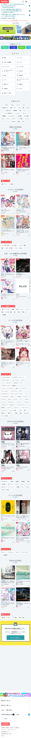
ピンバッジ (4, 402)
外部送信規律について (5, 731)
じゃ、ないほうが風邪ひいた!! (22, 147)
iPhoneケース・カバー (18, 382)
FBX (19, 107)
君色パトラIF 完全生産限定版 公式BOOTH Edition (23, 538)
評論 (2, 312)
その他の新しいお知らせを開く (8, 18)
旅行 (15, 312)
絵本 (17, 309)
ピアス (7, 118)
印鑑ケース (4, 413)
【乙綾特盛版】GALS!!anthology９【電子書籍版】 (8, 148)
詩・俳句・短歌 (9, 312)
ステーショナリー (5, 391)
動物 (19, 121)
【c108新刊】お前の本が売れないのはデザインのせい (22, 170)
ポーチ (20, 391)
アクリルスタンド (11, 116)
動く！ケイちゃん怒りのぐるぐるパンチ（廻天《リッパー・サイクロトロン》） (7, 341)
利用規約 (7, 727)
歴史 (19, 312)
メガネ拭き (19, 396)
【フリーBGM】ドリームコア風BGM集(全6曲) (23, 582)
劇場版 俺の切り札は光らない (7, 274)
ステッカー (24, 113)
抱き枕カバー (15, 385)
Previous (1, 29)
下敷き (16, 413)
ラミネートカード (25, 407)
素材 (11, 107)
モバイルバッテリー (21, 404)
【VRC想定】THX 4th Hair (22, 467)
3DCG (23, 121)
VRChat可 (13, 121)
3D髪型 (2, 464)
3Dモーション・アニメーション (8, 487)
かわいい (24, 105)
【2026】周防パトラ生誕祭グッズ (23, 341)
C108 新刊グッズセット (21, 210)
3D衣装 (11, 481)
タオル (9, 399)
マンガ (7, 121)
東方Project (8, 110)
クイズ (17, 293)
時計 (25, 410)
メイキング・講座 (22, 245)
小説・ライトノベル (5, 273)
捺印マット (10, 413)
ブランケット (19, 402)
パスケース (4, 399)
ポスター (12, 396)
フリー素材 (20, 118)
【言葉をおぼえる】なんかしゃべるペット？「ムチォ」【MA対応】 (7, 444)
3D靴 (28, 481)
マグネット (27, 399)
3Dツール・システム (20, 484)
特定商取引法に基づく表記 (6, 733)
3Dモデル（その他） (6, 489)
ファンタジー (17, 113)
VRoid (27, 487)
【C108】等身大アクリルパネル (23, 363)
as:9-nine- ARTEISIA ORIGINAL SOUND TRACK (7, 604)
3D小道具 (3, 484)
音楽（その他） (22, 617)
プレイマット (16, 407)
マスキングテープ (5, 393)
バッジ (3, 382)
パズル (20, 410)
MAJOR (17, 295)
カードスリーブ (5, 410)
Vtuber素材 (26, 116)
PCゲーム (18, 536)
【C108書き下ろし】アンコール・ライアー (7, 295)
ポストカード (9, 382)
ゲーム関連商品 (5, 555)
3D (24, 110)
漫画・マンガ (3, 146)
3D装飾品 (23, 481)
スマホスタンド (12, 404)
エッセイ (27, 309)
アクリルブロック (5, 396)
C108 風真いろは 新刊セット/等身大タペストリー (7, 363)
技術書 (13, 309)
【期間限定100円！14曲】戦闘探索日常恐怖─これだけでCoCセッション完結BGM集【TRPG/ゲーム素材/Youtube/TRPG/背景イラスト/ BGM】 (8, 582)
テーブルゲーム (11, 552)
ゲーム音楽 (14, 617)
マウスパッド (26, 402)
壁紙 (2, 248)
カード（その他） (13, 410)
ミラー (21, 399)
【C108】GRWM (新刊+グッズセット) (7, 231)
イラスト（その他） (18, 248)
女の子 (28, 107)
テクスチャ (13, 118)
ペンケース (9, 407)
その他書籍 (18, 273)
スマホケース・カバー (6, 385)
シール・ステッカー (15, 380)
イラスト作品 (3, 209)
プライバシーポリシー (11, 729)
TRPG (2, 514)
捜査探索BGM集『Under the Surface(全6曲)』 (22, 604)
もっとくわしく (15, 637)
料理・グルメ (24, 312)
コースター (15, 399)
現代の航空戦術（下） (21, 274)
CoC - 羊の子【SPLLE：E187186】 (8, 516)
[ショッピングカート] (26, 1)
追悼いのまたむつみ (5, 210)
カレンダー (25, 396)
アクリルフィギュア (5, 339)
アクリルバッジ (11, 402)
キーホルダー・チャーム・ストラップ (19, 377)
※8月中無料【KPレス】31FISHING (7, 538)
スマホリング (4, 404)
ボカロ (8, 617)
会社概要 (3, 727)
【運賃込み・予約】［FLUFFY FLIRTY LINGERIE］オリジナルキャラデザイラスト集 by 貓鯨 (22, 231)
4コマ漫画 (11, 184)
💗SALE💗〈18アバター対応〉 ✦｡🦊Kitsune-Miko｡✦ (7, 468)
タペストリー (3, 361)
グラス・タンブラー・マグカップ (17, 393)
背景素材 (4, 116)
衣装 (20, 110)
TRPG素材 (20, 116)
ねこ (15, 107)
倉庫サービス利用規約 (14, 727)
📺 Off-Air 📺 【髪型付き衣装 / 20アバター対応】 (23, 444)
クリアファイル (14, 391)
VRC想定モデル (5, 107)
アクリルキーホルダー (6, 377)
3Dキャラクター (5, 481)
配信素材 (15, 110)
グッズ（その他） (19, 339)
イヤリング (27, 118)
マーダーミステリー (25, 552)
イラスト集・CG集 (19, 209)
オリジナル (18, 105)
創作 (23, 107)
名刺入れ (3, 407)
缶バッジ (23, 380)
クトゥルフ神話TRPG (8, 113)
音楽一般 (3, 580)
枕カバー (17, 388)
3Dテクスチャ (10, 484)
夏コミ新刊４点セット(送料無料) (7, 170)
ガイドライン (3, 729)
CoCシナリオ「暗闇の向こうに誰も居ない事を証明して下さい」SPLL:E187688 (22, 516)
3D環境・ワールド (20, 487)
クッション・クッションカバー (8, 388)
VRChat (6, 105)
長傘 (21, 413)
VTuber (12, 105)
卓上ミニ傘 (26, 413)
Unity (3, 118)
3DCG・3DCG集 (9, 248)
